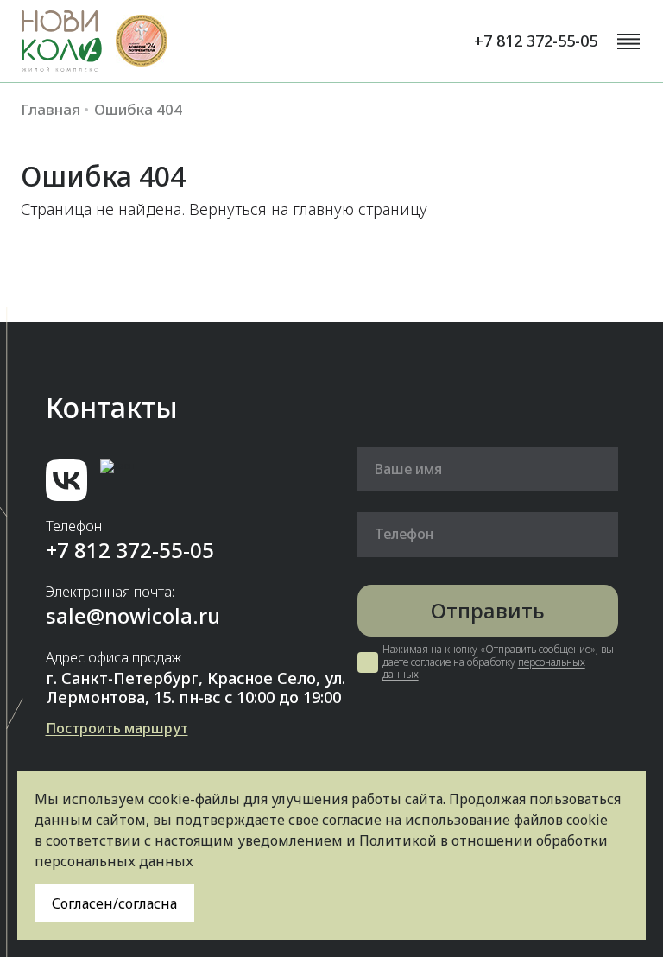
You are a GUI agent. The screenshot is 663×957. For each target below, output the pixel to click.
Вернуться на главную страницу (308, 209)
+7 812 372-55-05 (535, 40)
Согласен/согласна (114, 903)
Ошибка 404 (138, 109)
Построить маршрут (117, 728)
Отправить (488, 610)
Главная (50, 109)
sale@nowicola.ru (133, 615)
